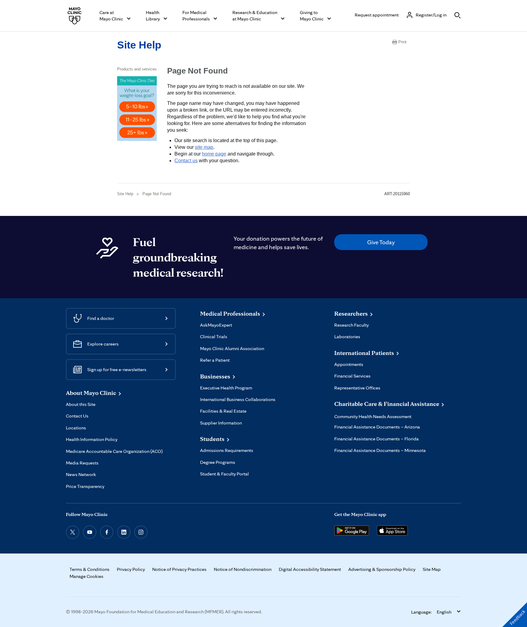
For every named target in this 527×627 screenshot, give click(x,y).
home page (214, 153)
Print (402, 42)
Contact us (186, 160)
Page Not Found (156, 194)
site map (204, 147)
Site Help (139, 45)
